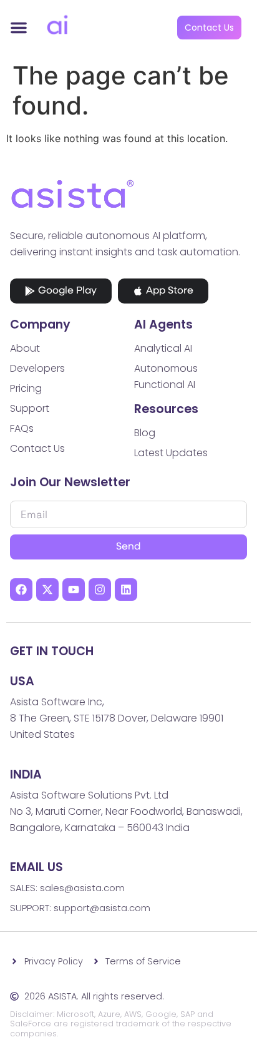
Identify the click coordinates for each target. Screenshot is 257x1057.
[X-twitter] (47, 589)
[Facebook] (21, 589)
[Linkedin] (126, 589)
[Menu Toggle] (18, 27)
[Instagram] (100, 589)
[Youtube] (73, 589)
